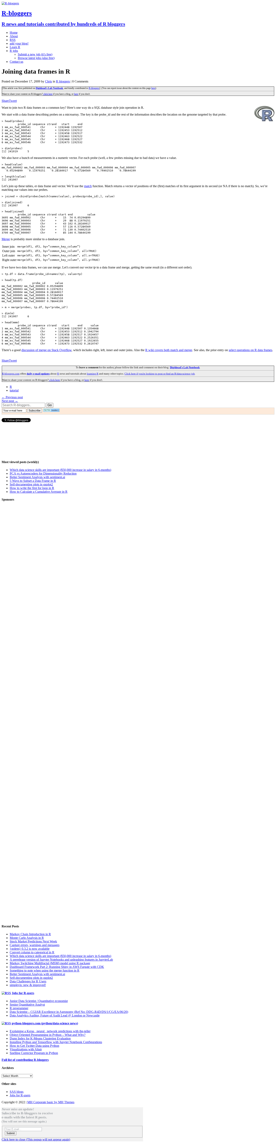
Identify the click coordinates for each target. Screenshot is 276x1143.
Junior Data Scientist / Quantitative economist (39, 1001)
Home (14, 32)
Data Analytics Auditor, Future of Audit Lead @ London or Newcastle (55, 1015)
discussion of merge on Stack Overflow (46, 350)
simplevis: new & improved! (28, 985)
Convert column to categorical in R (32, 952)
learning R (92, 373)
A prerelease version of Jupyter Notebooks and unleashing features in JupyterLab (61, 959)
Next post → (10, 401)
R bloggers (63, 81)
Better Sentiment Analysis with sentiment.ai (37, 477)
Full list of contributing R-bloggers (25, 1060)
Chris (48, 81)
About (14, 36)
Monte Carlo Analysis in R (27, 937)
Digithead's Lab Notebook (49, 88)
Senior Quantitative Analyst (27, 1004)
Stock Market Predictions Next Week (33, 941)
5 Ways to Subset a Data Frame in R (33, 480)
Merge (6, 239)
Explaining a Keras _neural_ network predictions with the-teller (50, 1031)
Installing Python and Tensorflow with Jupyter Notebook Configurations (56, 1042)
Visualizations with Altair (26, 1049)
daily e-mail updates (38, 373)
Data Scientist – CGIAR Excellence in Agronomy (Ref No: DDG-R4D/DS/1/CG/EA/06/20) (69, 1012)
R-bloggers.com (10, 373)
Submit (10, 1133)
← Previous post (12, 397)
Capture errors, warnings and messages (34, 945)
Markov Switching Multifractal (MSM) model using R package (50, 963)
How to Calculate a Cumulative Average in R (38, 491)
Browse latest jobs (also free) (36, 58)
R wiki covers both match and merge (168, 350)
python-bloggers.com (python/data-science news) (45, 1023)
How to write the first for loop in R (32, 488)
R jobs (14, 50)
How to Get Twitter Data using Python (34, 1045)
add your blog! (19, 43)
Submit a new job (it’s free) (35, 54)
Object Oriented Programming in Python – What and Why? (47, 1035)
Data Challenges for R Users (28, 981)
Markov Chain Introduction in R (30, 934)
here (153, 88)
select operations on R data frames (250, 350)
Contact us (16, 61)
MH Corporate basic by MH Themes (50, 1102)
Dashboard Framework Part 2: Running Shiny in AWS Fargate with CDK (57, 967)
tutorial (14, 390)
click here (48, 94)
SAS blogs (16, 1091)
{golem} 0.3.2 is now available (30, 948)
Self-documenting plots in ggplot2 (31, 484)
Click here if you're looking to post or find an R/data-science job (159, 373)
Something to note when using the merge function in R (44, 970)
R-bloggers (94, 88)
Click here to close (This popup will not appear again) (36, 1139)
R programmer (19, 1008)
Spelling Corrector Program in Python (34, 1053)
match (88, 186)
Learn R (15, 47)
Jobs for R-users (23, 993)
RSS (13, 40)
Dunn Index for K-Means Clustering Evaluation (40, 1038)
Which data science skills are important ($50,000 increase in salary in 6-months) (60, 470)
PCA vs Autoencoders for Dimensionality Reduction (43, 473)
